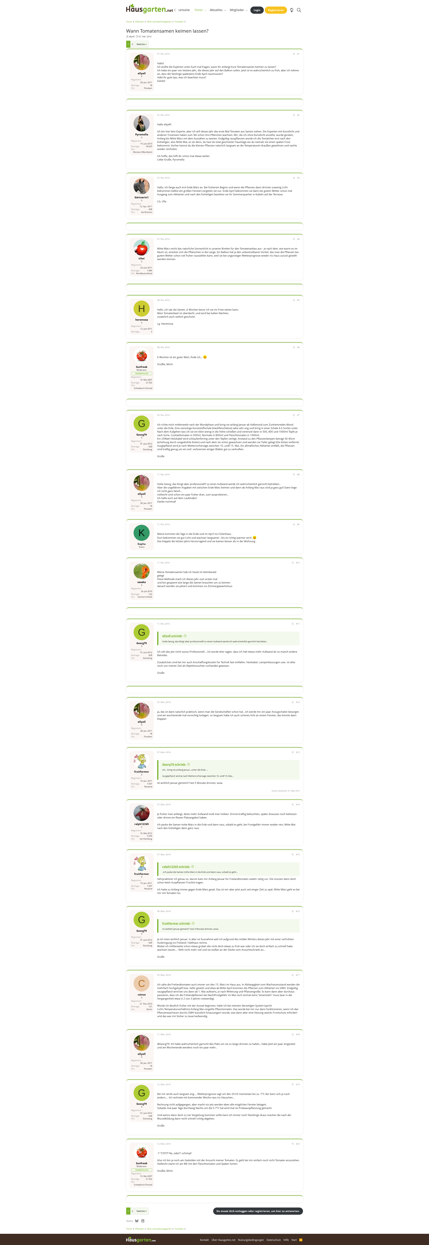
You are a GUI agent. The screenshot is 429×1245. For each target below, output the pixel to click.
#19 (298, 1084)
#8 (298, 474)
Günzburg (147, 449)
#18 (298, 1034)
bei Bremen (146, 212)
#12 (298, 702)
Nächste (141, 44)
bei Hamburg (146, 838)
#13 (298, 752)
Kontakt (204, 1239)
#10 (298, 562)
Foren (199, 10)
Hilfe (286, 1239)
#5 (298, 300)
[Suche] (299, 10)
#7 (298, 415)
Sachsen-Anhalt (145, 596)
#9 (298, 524)
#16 (298, 911)
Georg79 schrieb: (174, 764)
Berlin (149, 1009)
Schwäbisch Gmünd (143, 388)
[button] (205, 10)
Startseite (183, 10)
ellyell (131, 36)
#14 (298, 804)
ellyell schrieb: (172, 636)
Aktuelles (216, 10)
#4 (298, 239)
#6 (298, 347)
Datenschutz (274, 1239)
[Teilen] (294, 54)
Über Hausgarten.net (223, 1239)
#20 (298, 1143)
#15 (298, 854)
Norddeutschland (144, 273)
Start (294, 1239)
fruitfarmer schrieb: (176, 923)
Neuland (148, 786)
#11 (298, 623)
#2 (298, 115)
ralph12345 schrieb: (176, 866)
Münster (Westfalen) (142, 152)
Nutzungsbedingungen (251, 1239)
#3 (298, 177)
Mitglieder (237, 10)
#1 (298, 53)
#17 (298, 975)
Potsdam (148, 88)
